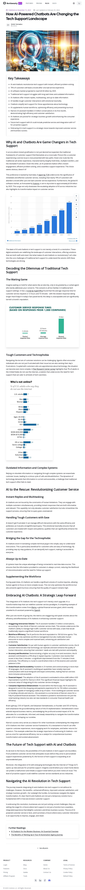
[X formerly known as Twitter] (35, 880)
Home (45, 865)
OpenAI (37, 610)
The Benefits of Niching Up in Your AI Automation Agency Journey (37, 835)
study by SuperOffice (35, 291)
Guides (25, 872)
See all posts (43, 848)
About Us (46, 869)
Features (29, 3)
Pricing (39, 3)
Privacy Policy (67, 869)
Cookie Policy (67, 872)
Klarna (33, 607)
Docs (54, 3)
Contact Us (47, 872)
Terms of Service (69, 865)
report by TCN (43, 175)
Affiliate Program (9, 876)
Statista (36, 183)
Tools (25, 876)
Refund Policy (67, 876)
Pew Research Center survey (44, 369)
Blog (47, 3)
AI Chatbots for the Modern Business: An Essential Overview (34, 831)
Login (5, 865)
